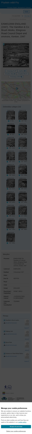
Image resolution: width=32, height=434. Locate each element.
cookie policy (22, 422)
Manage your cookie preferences (14, 408)
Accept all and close (16, 427)
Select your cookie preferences (16, 431)
